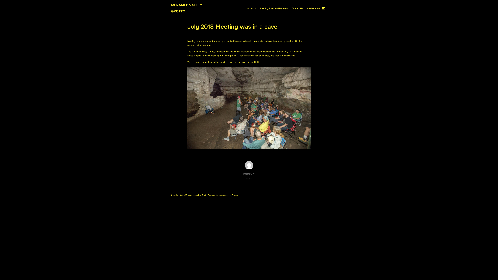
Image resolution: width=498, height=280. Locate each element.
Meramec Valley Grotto (186, 8)
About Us (251, 8)
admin (249, 178)
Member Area (313, 8)
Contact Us (297, 8)
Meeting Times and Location (274, 8)
